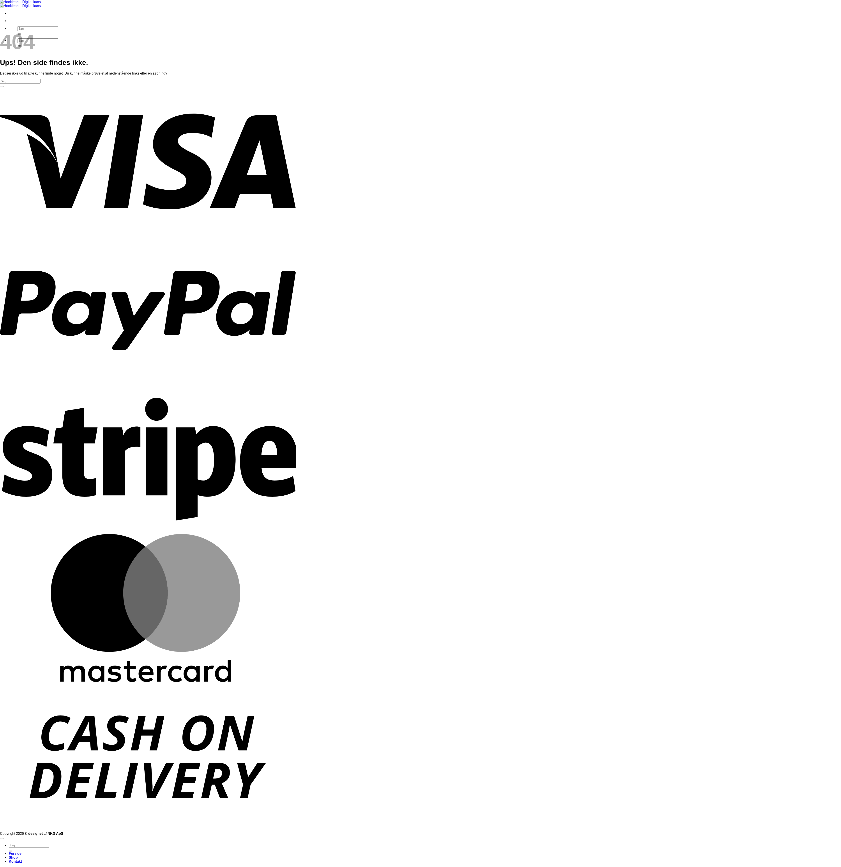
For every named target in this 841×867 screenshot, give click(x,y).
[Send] (2, 86)
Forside (15, 853)
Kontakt (15, 861)
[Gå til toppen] (2, 838)
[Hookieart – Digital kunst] (21, 4)
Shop (13, 857)
